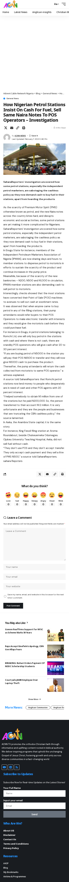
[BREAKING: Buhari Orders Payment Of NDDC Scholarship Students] (55, 668)
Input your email (13, 800)
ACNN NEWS (20, 136)
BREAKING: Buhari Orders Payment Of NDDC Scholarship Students (25, 665)
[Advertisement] (34, 55)
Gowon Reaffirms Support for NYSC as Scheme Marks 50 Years (24, 631)
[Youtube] (4, 767)
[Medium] (10, 767)
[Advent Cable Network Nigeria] (11, 4)
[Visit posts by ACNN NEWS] (6, 137)
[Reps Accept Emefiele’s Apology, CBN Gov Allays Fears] (55, 651)
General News (12, 98)
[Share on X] (5, 127)
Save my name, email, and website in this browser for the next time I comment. (36, 596)
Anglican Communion (38, 707)
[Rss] (16, 767)
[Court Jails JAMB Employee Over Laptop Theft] (55, 685)
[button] (50, 4)
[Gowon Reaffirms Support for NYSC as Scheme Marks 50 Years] (55, 634)
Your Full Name (12, 787)
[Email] (11, 127)
